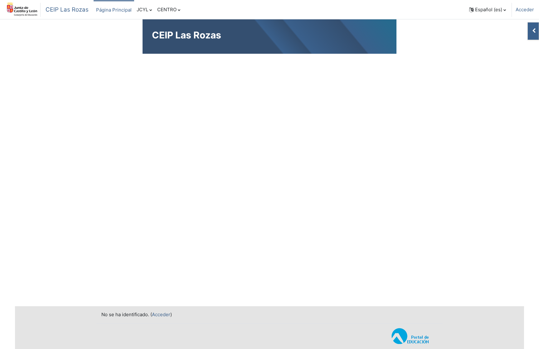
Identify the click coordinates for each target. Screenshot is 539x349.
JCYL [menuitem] (142, 9)
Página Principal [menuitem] (114, 10)
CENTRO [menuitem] (167, 9)
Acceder (525, 9)
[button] (487, 9)
